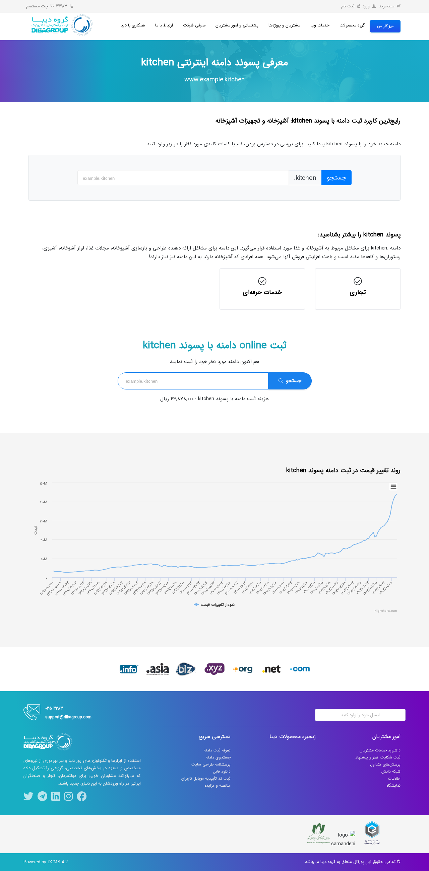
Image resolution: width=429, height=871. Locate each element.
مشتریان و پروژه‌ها (284, 25)
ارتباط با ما (164, 25)
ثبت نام (348, 6)
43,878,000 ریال (176, 399)
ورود (366, 6)
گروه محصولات (352, 25)
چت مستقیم (37, 6)
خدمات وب (319, 25)
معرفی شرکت (194, 25)
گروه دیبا (327, 861)
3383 (61, 6)
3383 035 (54, 708)
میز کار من (385, 26)
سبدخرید (386, 6)
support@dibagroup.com (68, 717)
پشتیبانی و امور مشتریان (237, 25)
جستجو (336, 178)
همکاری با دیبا (133, 25)
